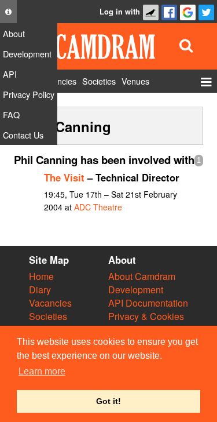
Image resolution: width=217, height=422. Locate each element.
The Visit (64, 177)
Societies (48, 316)
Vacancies (50, 303)
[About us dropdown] (8, 11)
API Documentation (148, 303)
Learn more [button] (42, 371)
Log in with (120, 11)
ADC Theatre (98, 207)
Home (41, 276)
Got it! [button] (108, 401)
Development (135, 289)
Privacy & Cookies (146, 316)
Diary (40, 289)
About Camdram (141, 276)
